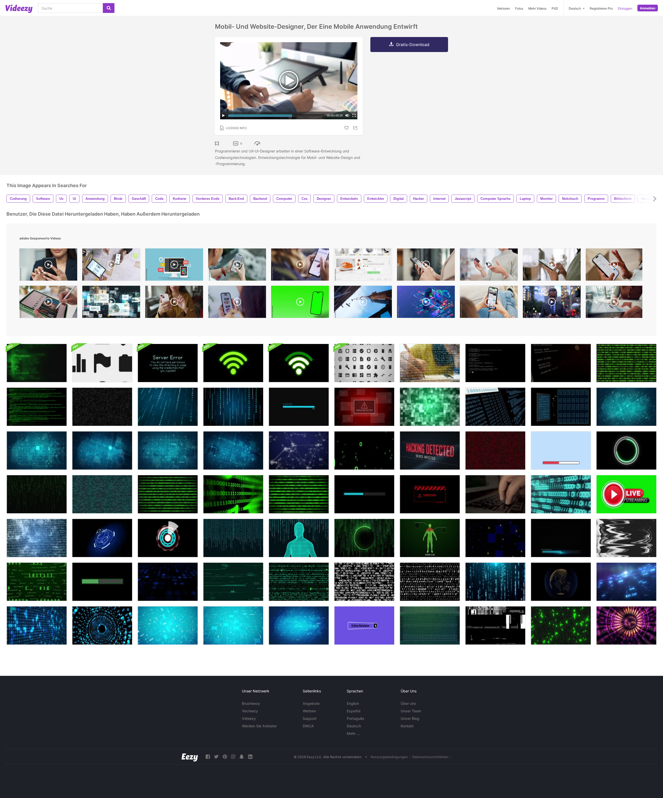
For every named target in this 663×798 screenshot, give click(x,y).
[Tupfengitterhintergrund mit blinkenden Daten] (168, 625)
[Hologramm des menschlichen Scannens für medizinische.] (430, 538)
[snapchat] (241, 756)
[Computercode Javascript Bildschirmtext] (495, 363)
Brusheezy (251, 703)
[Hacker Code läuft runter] (36, 406)
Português (355, 718)
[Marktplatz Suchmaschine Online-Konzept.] (364, 625)
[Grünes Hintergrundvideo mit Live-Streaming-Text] (626, 494)
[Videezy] (19, 9)
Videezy (249, 718)
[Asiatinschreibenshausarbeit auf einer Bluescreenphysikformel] (430, 363)
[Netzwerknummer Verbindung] (299, 450)
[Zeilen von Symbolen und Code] (299, 581)
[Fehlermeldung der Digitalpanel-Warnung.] (430, 494)
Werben (309, 711)
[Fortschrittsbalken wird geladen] (299, 406)
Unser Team (411, 711)
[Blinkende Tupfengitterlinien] (233, 450)
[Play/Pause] (223, 115)
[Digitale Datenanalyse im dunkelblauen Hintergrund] (626, 581)
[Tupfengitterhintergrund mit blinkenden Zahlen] (299, 625)
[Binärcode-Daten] (561, 625)
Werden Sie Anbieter (259, 726)
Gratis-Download (412, 44)
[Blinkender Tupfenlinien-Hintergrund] (168, 450)
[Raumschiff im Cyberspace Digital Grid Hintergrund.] (495, 538)
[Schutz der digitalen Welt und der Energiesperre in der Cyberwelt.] (561, 581)
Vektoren (503, 8)
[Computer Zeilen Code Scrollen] (36, 363)
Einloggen (625, 8)
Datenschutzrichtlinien (430, 757)
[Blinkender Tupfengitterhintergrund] (102, 450)
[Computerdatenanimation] (233, 581)
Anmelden (647, 8)
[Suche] (108, 8)
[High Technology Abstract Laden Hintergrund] (561, 538)
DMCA (308, 726)
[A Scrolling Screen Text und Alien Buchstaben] (430, 581)
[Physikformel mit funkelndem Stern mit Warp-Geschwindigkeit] (36, 538)
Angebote (311, 703)
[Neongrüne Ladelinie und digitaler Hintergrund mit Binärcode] (364, 538)
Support (309, 718)
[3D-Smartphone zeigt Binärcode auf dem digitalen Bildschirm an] (561, 406)
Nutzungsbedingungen (389, 757)
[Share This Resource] (356, 128)
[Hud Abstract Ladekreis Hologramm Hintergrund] (626, 450)
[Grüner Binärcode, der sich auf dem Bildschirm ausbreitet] (364, 450)
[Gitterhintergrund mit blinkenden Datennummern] (233, 625)
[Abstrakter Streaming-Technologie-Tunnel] (626, 625)
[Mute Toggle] (347, 115)
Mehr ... (353, 733)
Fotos (519, 8)
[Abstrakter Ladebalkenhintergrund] (561, 450)
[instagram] (233, 756)
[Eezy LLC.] (190, 757)
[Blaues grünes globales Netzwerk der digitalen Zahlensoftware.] (561, 494)
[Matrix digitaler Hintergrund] (36, 494)
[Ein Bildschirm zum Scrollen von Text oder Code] (364, 581)
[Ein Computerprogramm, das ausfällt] (495, 625)
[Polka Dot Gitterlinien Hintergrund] (36, 450)
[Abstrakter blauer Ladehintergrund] (364, 494)
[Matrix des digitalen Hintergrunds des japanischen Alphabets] (233, 538)
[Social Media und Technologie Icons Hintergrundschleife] (102, 363)
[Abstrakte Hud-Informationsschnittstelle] (168, 581)
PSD (555, 8)
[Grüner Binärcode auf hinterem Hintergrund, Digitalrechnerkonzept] (168, 494)
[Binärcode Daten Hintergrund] (626, 363)
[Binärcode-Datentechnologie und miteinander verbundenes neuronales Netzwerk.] (36, 581)
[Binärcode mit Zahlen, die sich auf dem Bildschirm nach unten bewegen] (495, 581)
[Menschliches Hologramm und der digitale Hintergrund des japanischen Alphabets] (299, 538)
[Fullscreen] (354, 115)
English (353, 703)
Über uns (408, 703)
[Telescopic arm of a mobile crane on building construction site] (363, 303)
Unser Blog (410, 718)
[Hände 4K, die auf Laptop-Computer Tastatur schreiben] (495, 494)
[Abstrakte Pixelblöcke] (430, 406)
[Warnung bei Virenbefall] (364, 406)
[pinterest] (225, 756)
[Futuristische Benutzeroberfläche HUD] (102, 538)
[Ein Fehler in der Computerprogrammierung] (626, 538)
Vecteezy (250, 711)
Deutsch (354, 726)
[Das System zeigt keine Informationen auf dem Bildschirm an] (430, 625)
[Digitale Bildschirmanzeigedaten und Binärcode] (495, 406)
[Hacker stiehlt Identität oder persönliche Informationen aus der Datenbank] (561, 363)
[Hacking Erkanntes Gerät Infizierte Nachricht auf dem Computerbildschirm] (430, 450)
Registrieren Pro (601, 8)
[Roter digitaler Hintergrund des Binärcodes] (495, 450)
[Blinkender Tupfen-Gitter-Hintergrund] (626, 406)
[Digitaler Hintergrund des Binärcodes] (102, 494)
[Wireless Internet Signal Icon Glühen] (233, 363)
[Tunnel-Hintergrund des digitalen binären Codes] (102, 625)
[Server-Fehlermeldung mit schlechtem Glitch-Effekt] (168, 363)
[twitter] (216, 756)
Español (353, 711)
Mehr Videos (537, 8)
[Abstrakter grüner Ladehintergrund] (102, 581)
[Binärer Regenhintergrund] (168, 406)
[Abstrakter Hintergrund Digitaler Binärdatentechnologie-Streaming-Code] (102, 406)
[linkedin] (250, 756)
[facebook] (208, 756)
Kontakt (407, 726)
